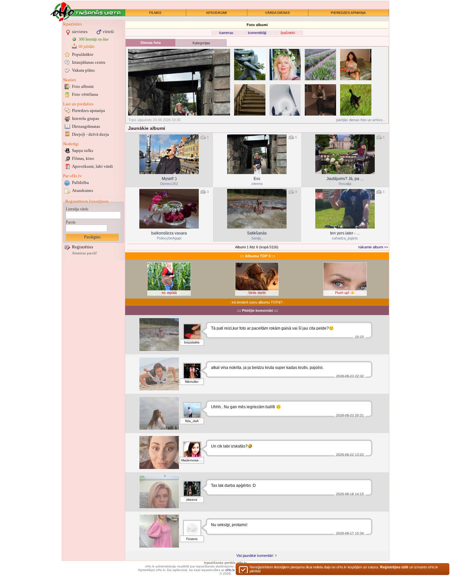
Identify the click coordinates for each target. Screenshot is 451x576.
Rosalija (345, 184)
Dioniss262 (169, 184)
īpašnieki (288, 33)
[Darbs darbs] (159, 492)
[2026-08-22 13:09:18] (169, 209)
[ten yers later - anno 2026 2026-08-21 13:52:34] (345, 209)
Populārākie (82, 54)
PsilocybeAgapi (169, 238)
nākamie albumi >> (373, 247)
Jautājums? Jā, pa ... (345, 178)
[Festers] (192, 529)
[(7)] (320, 64)
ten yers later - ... (345, 233)
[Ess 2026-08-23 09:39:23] (257, 154)
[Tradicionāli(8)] (285, 64)
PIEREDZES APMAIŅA (348, 13)
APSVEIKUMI (216, 13)
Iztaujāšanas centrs (88, 62)
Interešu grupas (85, 118)
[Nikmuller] (192, 372)
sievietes (79, 31)
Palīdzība (80, 182)
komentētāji (257, 33)
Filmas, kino (83, 158)
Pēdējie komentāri (257, 310)
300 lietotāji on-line (94, 39)
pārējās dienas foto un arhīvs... (361, 120)
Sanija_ (257, 238)
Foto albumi (83, 86)
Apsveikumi (92, 166)
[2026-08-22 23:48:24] (345, 154)
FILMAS (155, 13)
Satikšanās (257, 233)
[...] (159, 531)
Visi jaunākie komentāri (255, 556)
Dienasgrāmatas (86, 126)
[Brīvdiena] (159, 413)
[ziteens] (192, 490)
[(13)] (179, 82)
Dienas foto (151, 43)
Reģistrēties (82, 246)
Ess (257, 178)
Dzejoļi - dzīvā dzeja (90, 134)
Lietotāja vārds (77, 209)
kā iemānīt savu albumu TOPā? (257, 302)
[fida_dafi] (192, 411)
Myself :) (169, 178)
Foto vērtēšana (85, 94)
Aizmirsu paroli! (84, 253)
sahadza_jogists (345, 238)
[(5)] (355, 64)
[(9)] (249, 64)
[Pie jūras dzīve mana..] (159, 452)
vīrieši (108, 31)
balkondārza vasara (169, 233)
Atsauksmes (82, 190)
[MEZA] (159, 374)
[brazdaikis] (192, 332)
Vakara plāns (83, 70)
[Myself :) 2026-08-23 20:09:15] (169, 154)
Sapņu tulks (82, 150)
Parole (71, 222)
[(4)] (249, 100)
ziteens (257, 184)
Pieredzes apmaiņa (88, 110)
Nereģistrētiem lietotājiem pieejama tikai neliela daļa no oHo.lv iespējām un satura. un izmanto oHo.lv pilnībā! (344, 569)
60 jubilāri (86, 46)
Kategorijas (201, 43)
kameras (226, 33)
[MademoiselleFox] (192, 450)
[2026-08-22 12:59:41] (257, 209)
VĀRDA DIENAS (277, 13)
